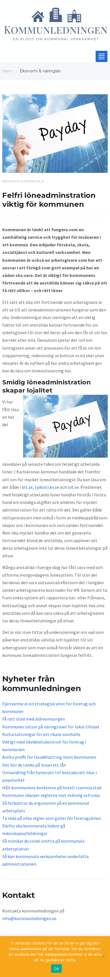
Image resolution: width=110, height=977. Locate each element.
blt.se (27, 487)
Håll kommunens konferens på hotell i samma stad (51, 787)
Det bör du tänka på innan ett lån (34, 765)
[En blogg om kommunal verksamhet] (55, 26)
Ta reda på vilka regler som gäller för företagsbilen (51, 818)
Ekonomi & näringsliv (23, 181)
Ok (56, 968)
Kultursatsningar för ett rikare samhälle (41, 734)
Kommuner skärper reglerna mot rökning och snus (51, 795)
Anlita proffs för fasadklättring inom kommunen (49, 757)
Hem (7, 71)
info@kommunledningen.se (29, 918)
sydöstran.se (47, 487)
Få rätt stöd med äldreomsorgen (33, 719)
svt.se (73, 487)
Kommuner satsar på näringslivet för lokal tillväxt (51, 727)
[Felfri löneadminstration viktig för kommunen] (55, 133)
